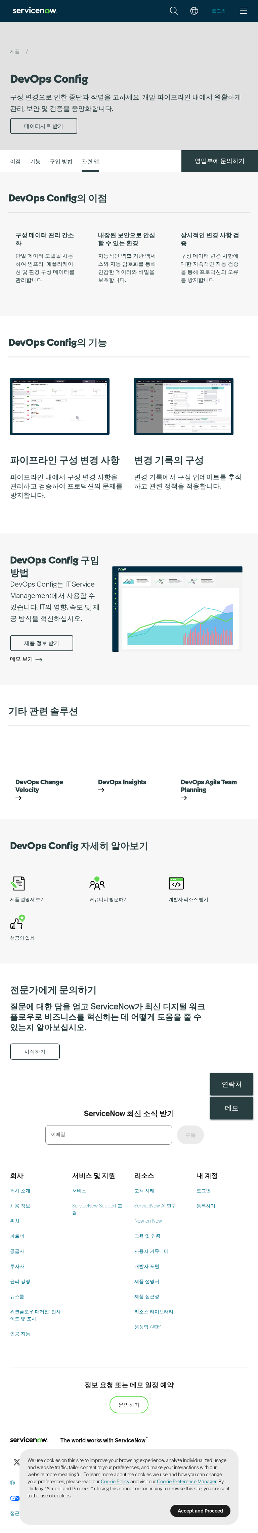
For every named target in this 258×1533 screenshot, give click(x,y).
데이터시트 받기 (43, 126)
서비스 (79, 1191)
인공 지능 (20, 1334)
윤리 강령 (20, 1281)
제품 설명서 (146, 1281)
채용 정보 (20, 1206)
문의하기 (129, 1404)
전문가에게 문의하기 (53, 990)
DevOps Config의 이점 (57, 198)
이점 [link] (15, 161)
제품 (15, 51)
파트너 (17, 1236)
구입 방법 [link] (61, 161)
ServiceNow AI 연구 (155, 1206)
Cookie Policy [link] (115, 1482)
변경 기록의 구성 (169, 460)
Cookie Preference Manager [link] (186, 1482)
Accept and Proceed (200, 1511)
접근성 (17, 1513)
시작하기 (35, 1051)
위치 (14, 1221)
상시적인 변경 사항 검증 (210, 239)
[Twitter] (17, 1462)
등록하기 (206, 1206)
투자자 (17, 1266)
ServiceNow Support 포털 (97, 1209)
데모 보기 (22, 658)
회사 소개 (20, 1191)
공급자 (17, 1251)
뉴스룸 (17, 1296)
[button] (174, 10)
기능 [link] (35, 161)
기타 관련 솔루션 (43, 711)
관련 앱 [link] (90, 161)
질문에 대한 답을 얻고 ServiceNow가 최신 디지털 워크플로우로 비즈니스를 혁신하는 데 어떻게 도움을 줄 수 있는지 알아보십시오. (107, 1016)
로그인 (204, 1191)
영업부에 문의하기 (220, 161)
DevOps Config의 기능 (57, 342)
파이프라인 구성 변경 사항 (65, 460)
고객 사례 (144, 1191)
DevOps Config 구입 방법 (54, 566)
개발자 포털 (146, 1266)
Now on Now (148, 1221)
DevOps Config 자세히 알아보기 (79, 846)
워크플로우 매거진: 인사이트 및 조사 (35, 1315)
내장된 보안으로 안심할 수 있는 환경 (126, 239)
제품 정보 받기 (41, 643)
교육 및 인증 (147, 1236)
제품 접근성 (146, 1296)
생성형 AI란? (147, 1327)
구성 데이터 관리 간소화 (44, 239)
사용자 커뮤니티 (151, 1251)
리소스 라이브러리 (153, 1312)
